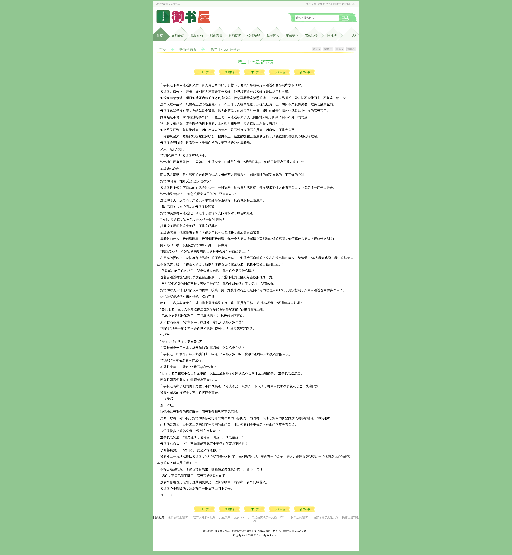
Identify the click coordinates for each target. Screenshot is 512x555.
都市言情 (216, 35)
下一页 (255, 72)
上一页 (205, 72)
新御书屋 (175, 4)
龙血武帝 (224, 517)
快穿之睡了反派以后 (325, 517)
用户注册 (328, 4)
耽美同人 (273, 35)
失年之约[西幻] (300, 517)
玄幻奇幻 (177, 35)
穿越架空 (292, 35)
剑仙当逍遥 (188, 50)
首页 (160, 35)
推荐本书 (305, 72)
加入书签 (280, 72)
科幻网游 (235, 35)
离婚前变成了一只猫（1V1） (269, 517)
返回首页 (311, 4)
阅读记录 (350, 4)
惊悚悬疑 (253, 35)
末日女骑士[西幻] (179, 517)
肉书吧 (254, 535)
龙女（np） (241, 517)
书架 (353, 35)
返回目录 (230, 72)
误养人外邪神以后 (204, 517)
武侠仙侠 (197, 35)
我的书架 (339, 4)
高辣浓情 (311, 35)
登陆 (320, 4)
